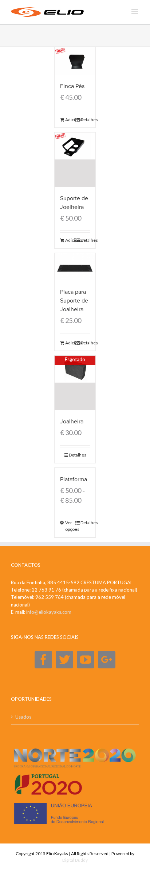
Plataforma (73, 479)
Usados (23, 717)
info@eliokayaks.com (48, 612)
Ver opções (70, 526)
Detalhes (85, 119)
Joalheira (71, 421)
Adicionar (70, 119)
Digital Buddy (75, 860)
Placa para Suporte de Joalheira (74, 300)
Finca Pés (72, 86)
